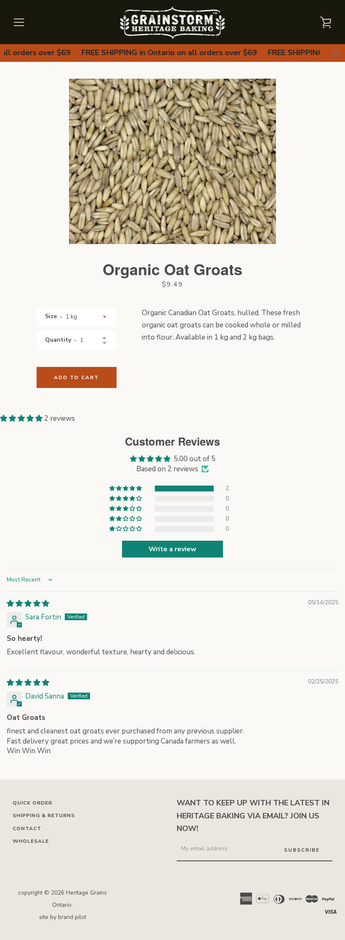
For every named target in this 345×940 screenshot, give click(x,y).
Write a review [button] (172, 549)
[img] (28, 603)
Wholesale (31, 841)
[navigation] (18, 22)
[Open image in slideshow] (172, 161)
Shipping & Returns (44, 815)
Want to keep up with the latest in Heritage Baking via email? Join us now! (253, 816)
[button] (22, 418)
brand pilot (72, 917)
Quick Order (32, 802)
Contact (27, 828)
